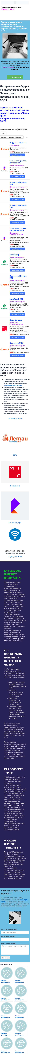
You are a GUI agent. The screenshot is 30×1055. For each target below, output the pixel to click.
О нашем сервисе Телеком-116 (12, 844)
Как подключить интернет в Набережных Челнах (13, 657)
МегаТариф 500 (16, 299)
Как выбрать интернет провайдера (12, 574)
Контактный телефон (8, 936)
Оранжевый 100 (16, 343)
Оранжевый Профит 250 (18, 206)
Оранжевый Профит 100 (18, 183)
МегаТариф (14, 255)
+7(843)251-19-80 (8, 9)
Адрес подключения (8, 943)
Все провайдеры (15, 523)
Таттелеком (7, 385)
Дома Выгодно (16, 320)
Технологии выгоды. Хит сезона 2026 (18, 229)
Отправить (5, 958)
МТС (12, 385)
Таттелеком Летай (15, 418)
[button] (15, 2)
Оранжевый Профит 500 (18, 277)
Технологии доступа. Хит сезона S (18, 162)
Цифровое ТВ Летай (18, 143)
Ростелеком (18, 385)
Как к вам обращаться (9, 929)
